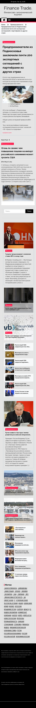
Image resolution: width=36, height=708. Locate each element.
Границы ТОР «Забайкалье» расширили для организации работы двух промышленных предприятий (18, 491)
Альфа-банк (28, 603)
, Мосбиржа (8, 594)
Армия (6, 606)
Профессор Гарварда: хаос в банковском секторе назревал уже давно (18, 336)
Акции (20, 603)
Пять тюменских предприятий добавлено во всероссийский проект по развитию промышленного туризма (23, 567)
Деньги (26, 609)
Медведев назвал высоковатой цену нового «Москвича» (21, 559)
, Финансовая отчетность (13, 597)
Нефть (20, 615)
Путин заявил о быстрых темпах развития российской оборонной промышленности (17, 434)
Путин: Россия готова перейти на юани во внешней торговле (22, 392)
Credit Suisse (8, 600)
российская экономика (12, 633)
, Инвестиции (9, 591)
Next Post (4, 140)
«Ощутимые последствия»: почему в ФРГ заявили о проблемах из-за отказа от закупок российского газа (18, 519)
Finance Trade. (18, 8)
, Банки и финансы (10, 588)
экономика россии (23, 636)
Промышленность (9, 42)
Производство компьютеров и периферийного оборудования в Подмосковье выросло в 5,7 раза (22, 536)
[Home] (4, 20)
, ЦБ (24, 597)
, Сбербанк (20, 594)
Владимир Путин (10, 609)
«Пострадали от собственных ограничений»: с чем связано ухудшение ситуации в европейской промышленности (23, 528)
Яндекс (6, 627)
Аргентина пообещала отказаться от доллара (22, 369)
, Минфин (24, 591)
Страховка (18, 624)
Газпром (20, 609)
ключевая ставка (10, 630)
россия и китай (9, 636)
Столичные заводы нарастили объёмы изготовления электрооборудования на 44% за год (22, 575)
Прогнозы (20, 618)
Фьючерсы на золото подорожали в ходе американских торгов (22, 353)
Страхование (8, 624)
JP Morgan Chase (22, 600)
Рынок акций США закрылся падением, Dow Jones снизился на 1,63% (22, 361)
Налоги (14, 615)
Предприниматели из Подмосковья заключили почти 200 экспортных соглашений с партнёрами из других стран (18, 59)
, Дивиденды (22, 588)
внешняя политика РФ (18, 627)
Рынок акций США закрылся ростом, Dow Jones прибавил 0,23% (22, 346)
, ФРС (26, 594)
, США (14, 594)
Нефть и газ (27, 615)
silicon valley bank (11, 603)
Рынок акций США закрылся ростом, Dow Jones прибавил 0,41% (18, 309)
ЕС (30, 609)
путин (19, 630)
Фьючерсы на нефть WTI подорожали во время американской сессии (23, 377)
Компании (7, 615)
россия (24, 633)
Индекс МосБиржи (10, 612)
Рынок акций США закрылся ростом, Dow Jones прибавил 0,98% (22, 384)
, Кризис (17, 591)
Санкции (21, 621)
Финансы (9, 250)
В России (18, 606)
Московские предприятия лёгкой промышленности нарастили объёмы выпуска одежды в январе (21, 544)
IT (14, 600)
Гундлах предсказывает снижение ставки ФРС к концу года (18, 255)
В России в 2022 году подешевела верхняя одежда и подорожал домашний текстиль (22, 552)
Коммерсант (22, 612)
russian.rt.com (7, 133)
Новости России (10, 618)
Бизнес (11, 606)
